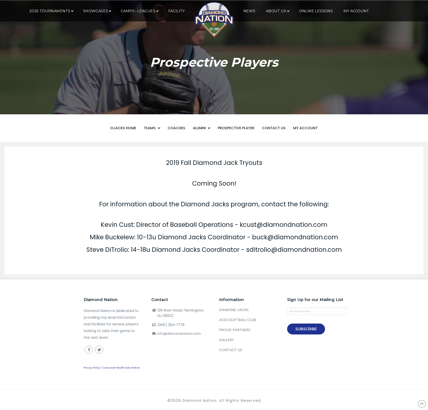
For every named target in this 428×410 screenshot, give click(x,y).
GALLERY (226, 339)
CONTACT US (230, 350)
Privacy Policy (92, 367)
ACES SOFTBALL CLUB (237, 319)
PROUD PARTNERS (234, 329)
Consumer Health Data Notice (121, 367)
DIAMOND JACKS (234, 309)
